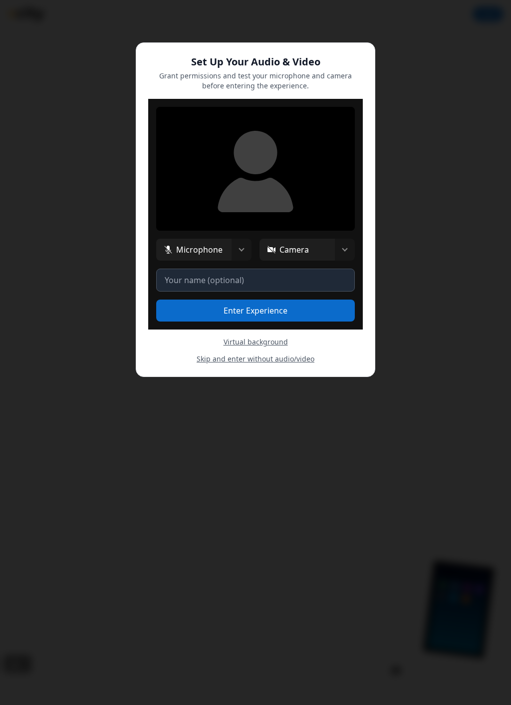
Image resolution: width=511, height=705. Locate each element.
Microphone (199, 249)
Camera (294, 249)
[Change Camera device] (345, 250)
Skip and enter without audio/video (255, 358)
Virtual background (256, 342)
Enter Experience (255, 310)
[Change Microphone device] (242, 250)
